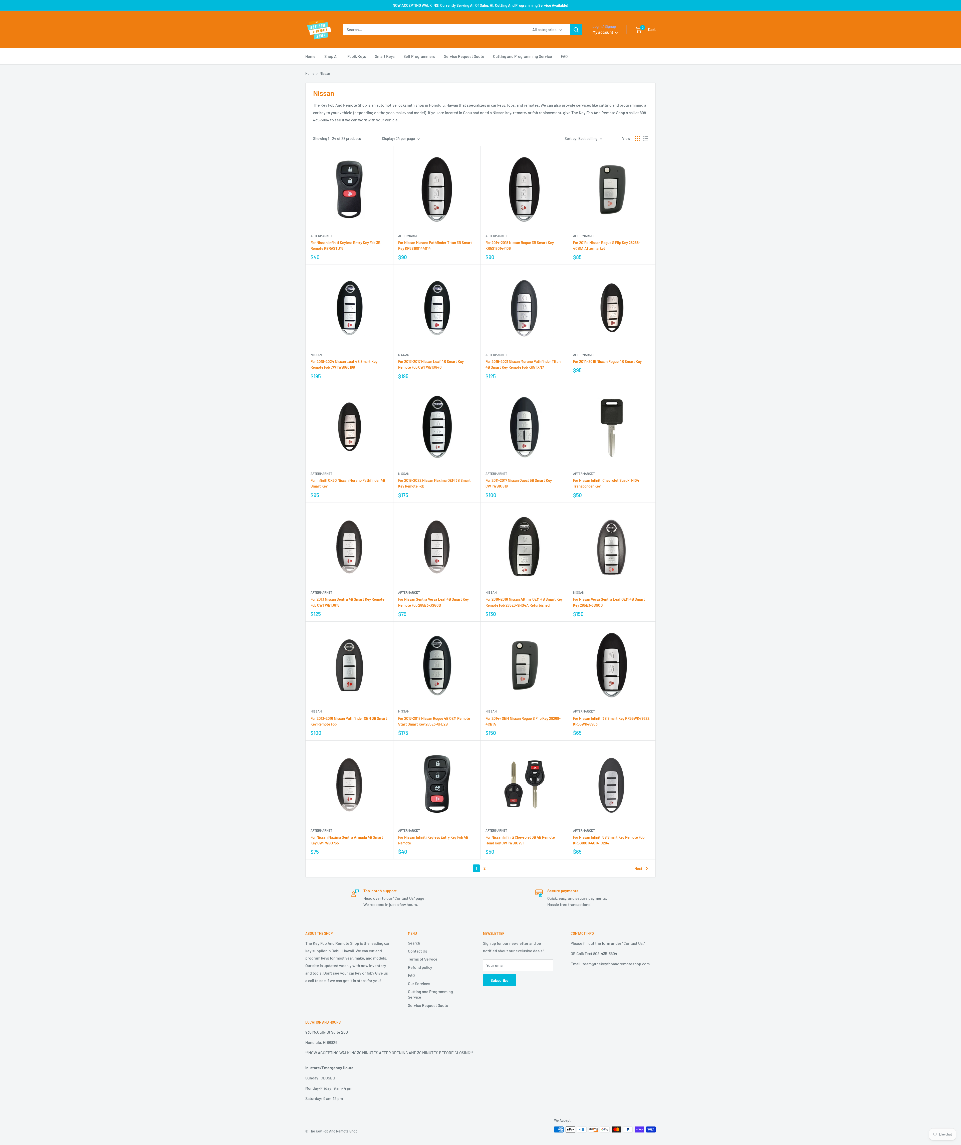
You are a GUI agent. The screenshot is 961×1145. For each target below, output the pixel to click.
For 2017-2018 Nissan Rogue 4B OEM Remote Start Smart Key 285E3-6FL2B (434, 721)
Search (414, 943)
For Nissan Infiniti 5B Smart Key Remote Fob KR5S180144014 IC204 (608, 840)
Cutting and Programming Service (522, 56)
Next (638, 868)
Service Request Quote (464, 56)
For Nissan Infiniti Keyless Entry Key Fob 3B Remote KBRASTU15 (345, 245)
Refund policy (420, 967)
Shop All (331, 56)
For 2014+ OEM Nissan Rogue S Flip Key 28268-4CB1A (523, 721)
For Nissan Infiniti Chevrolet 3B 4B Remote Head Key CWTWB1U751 (520, 840)
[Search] (576, 29)
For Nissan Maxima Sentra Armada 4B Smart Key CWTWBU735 (347, 840)
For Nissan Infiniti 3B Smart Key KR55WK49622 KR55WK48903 (611, 721)
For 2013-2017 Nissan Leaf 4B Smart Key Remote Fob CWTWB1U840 (431, 364)
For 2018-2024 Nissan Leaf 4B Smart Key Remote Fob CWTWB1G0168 (344, 364)
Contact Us (417, 951)
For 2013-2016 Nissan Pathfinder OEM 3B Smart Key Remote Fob (349, 721)
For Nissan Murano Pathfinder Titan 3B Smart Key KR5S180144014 (435, 245)
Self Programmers (419, 56)
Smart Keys (385, 56)
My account (603, 32)
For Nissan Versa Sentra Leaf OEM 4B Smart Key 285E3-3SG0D (609, 602)
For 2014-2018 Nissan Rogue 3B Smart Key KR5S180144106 (520, 245)
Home (310, 56)
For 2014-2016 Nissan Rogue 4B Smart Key (607, 361)
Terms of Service (422, 959)
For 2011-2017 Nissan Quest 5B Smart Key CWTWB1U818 (519, 483)
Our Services (419, 983)
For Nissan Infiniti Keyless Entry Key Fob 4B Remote (433, 840)
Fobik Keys (356, 56)
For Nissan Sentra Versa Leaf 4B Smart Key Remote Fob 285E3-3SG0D (433, 602)
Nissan (316, 355)
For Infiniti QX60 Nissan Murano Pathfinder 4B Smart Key (348, 483)
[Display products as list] (645, 138)
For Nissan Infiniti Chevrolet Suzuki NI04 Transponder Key (606, 483)
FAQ (564, 56)
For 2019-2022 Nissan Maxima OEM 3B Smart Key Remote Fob (434, 483)
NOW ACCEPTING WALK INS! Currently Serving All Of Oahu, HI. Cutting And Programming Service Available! (480, 5)
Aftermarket (321, 236)
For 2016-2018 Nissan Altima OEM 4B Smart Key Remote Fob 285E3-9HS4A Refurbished (524, 602)
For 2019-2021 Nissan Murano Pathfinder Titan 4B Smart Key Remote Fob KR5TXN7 (523, 364)
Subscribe (500, 980)
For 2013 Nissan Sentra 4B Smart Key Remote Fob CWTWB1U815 (347, 602)
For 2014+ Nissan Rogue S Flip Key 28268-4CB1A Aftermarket (606, 245)
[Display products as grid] (637, 138)
